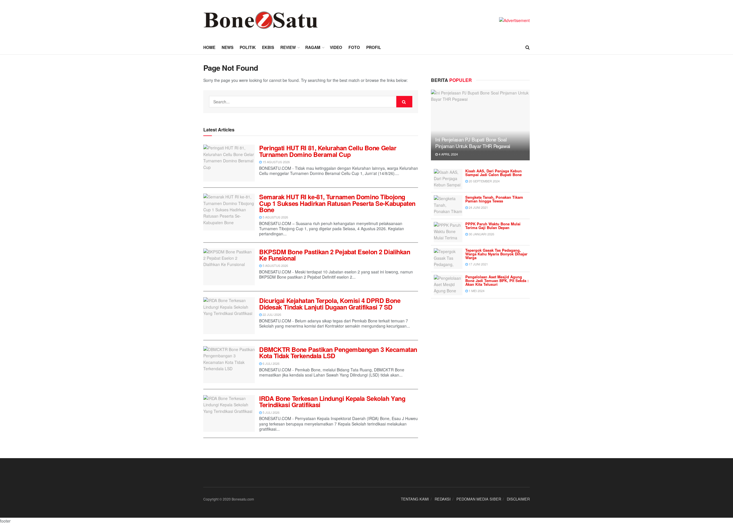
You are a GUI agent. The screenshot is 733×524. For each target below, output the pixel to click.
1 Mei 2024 (476, 290)
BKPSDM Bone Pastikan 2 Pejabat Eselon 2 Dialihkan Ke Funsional (334, 255)
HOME (209, 47)
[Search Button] (404, 101)
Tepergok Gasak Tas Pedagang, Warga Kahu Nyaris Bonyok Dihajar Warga (496, 253)
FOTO (354, 47)
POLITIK (248, 47)
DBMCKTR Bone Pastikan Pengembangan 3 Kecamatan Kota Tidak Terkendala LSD (338, 352)
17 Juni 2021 (478, 264)
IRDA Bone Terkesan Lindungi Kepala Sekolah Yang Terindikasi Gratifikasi (332, 401)
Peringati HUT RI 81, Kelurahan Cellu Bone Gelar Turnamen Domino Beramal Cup (327, 151)
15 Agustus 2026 (276, 161)
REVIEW (288, 47)
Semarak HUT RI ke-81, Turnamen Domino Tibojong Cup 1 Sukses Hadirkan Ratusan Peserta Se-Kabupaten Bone (337, 203)
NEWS (227, 47)
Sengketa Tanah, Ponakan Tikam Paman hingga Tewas (494, 199)
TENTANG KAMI (415, 499)
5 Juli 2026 (270, 412)
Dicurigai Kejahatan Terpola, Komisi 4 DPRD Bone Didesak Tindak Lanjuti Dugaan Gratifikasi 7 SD (329, 303)
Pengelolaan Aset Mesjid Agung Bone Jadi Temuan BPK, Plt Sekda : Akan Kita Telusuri (497, 280)
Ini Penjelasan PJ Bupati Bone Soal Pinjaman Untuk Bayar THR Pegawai (472, 143)
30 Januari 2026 (481, 234)
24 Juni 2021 (478, 207)
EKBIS (268, 47)
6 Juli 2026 (270, 363)
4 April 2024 (448, 154)
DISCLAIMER (518, 499)
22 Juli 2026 (271, 314)
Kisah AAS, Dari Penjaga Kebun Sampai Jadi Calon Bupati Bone (493, 172)
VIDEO (336, 47)
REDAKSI (443, 499)
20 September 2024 (484, 181)
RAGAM (312, 47)
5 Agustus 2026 (275, 217)
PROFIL (373, 47)
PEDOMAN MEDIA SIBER (478, 499)
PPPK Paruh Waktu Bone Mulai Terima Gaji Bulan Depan (493, 225)
